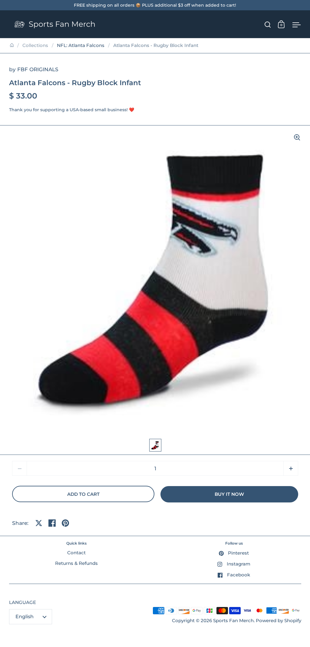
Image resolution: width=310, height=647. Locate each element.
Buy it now (229, 494)
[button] (290, 468)
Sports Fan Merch (233, 620)
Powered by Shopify (278, 620)
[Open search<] (268, 24)
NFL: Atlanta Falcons (80, 45)
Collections (35, 45)
